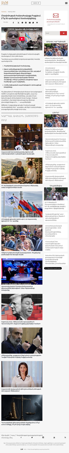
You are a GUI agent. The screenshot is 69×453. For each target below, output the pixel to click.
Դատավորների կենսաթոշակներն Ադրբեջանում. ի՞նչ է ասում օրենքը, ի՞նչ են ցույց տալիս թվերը (20, 423)
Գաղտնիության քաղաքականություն (30, 435)
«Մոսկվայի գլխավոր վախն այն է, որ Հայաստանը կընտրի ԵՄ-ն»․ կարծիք (19, 220)
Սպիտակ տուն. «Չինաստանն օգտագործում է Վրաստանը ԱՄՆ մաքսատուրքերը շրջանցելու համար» (20, 322)
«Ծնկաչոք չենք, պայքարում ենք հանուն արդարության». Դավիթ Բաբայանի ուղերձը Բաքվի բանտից (21, 356)
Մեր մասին (5, 435)
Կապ (13, 435)
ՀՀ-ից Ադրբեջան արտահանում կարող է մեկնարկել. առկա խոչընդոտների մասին (19, 186)
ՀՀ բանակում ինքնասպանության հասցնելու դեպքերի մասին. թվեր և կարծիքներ (55, 71)
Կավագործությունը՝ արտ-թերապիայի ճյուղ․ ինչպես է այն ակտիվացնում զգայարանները (55, 217)
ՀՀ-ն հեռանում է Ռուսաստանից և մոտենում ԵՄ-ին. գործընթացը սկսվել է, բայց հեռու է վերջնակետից (55, 205)
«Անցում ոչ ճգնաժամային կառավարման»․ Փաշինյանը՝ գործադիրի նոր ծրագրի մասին (21, 253)
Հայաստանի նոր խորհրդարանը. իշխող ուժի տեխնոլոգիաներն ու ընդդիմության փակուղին (17, 153)
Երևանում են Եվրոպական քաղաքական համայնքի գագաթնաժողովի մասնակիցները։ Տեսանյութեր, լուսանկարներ (55, 259)
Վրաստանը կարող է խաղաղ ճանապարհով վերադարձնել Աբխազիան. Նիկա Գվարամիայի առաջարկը (18, 288)
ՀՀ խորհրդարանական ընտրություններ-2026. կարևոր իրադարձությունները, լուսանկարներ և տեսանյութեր (53, 231)
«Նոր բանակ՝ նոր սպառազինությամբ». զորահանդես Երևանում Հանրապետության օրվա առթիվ (54, 246)
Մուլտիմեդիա (56, 186)
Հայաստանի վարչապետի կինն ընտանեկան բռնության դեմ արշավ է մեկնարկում (21, 390)
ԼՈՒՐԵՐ (56, 113)
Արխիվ (4, 11)
